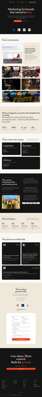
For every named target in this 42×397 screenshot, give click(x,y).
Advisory (3, 384)
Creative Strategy (5, 151)
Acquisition (3, 381)
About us (24, 381)
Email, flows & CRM (25, 150)
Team (24, 382)
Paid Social (4, 149)
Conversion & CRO (25, 152)
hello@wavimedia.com (37, 386)
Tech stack (24, 386)
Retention (3, 382)
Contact (24, 384)
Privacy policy (14, 394)
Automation (24, 151)
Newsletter (35, 384)
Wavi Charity (15, 382)
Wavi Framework (4, 386)
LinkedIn (35, 381)
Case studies (15, 381)
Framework (22, 2)
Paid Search (5, 150)
